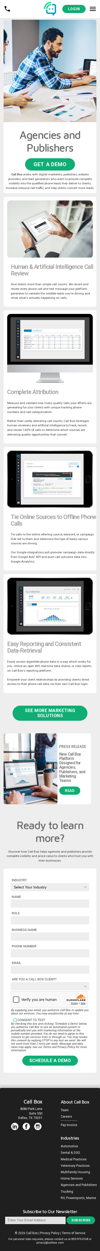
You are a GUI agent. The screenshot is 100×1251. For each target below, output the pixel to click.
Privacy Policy (49, 1233)
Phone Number (24, 946)
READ (70, 791)
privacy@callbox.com (50, 1242)
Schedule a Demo (50, 1060)
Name (16, 897)
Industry (19, 880)
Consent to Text (31, 1020)
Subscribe (81, 1220)
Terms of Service (73, 1233)
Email (16, 963)
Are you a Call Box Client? (34, 979)
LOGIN (74, 9)
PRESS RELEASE (72, 747)
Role (16, 913)
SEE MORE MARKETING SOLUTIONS (50, 713)
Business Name (24, 930)
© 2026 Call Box (26, 1233)
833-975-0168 (79, 1239)
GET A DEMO (50, 164)
